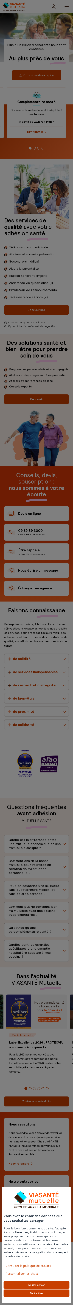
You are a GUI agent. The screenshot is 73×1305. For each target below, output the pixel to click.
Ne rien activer (36, 1285)
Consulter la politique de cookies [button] (28, 1266)
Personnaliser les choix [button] (22, 1274)
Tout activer (36, 1293)
